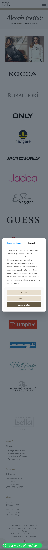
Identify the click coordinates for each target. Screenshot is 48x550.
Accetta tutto (24, 305)
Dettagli (31, 243)
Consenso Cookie (14, 243)
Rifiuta (24, 292)
